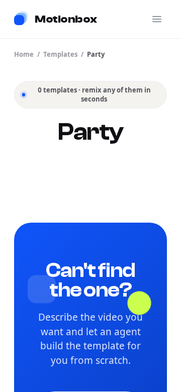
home (24, 54)
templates (60, 54)
